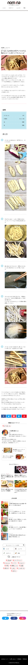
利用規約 (19, 659)
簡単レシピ (15, 566)
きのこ (15, 571)
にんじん (7, 563)
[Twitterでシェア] (9, 417)
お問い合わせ (13, 659)
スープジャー (18, 560)
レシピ (4, 7)
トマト (15, 563)
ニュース (18, 7)
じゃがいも (21, 568)
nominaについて (4, 659)
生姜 (22, 566)
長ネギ (7, 568)
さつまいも (7, 426)
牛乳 (7, 566)
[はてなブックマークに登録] (19, 417)
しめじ (13, 568)
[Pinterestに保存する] (24, 417)
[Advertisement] (14, 29)
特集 (24, 7)
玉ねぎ (9, 560)
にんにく (22, 563)
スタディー (11, 7)
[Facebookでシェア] (3, 417)
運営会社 (25, 659)
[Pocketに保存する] (14, 417)
